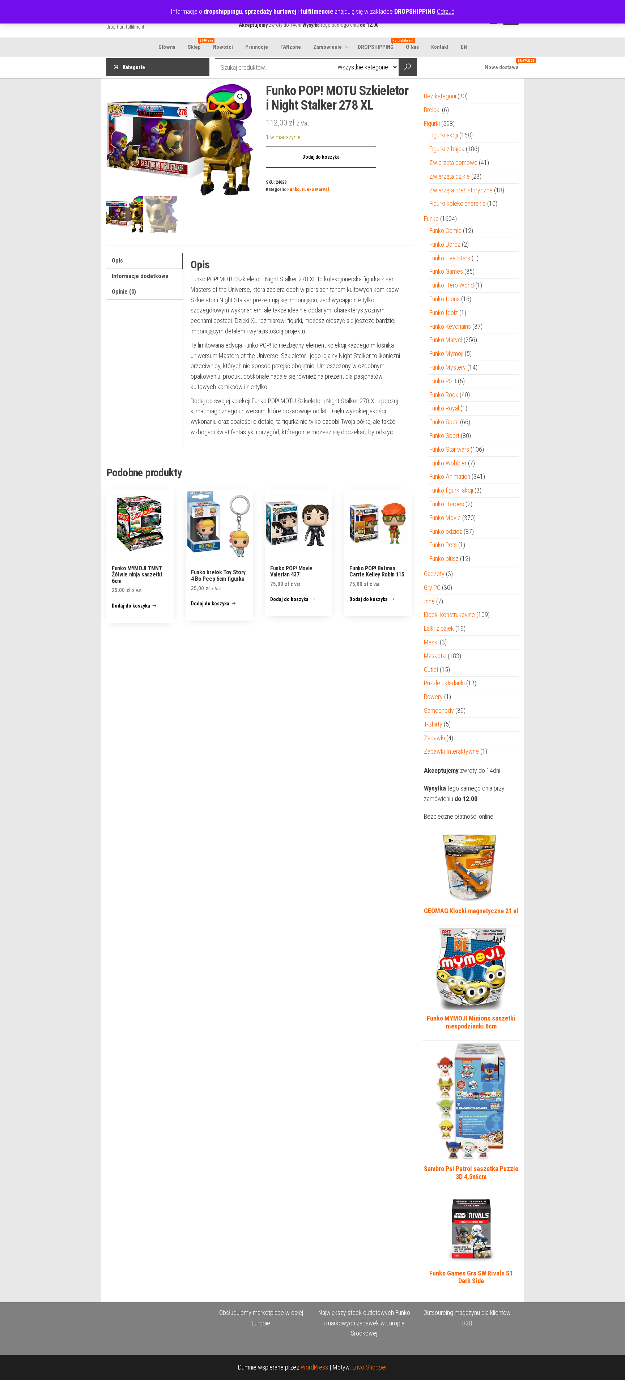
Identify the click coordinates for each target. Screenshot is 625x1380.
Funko (293, 189)
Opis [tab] (117, 260)
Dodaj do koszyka (321, 157)
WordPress (314, 1367)
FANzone (290, 47)
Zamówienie (327, 47)
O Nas (412, 47)
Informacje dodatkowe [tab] (140, 276)
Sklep (197, 44)
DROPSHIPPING (378, 44)
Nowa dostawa (504, 65)
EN (464, 47)
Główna (166, 47)
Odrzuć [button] (445, 11)
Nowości (223, 47)
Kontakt (439, 47)
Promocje (256, 47)
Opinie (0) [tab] (124, 291)
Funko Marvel (315, 189)
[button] (240, 96)
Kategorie (134, 67)
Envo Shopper (369, 1367)
